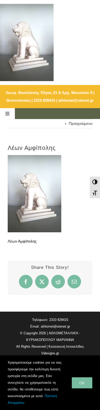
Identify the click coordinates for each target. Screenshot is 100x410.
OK (82, 382)
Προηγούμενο (80, 123)
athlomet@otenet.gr (76, 100)
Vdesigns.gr (50, 353)
